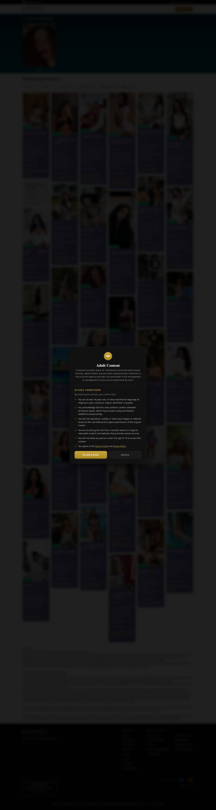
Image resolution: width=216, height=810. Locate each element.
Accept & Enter (91, 454)
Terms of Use (101, 446)
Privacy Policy (119, 446)
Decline (125, 454)
